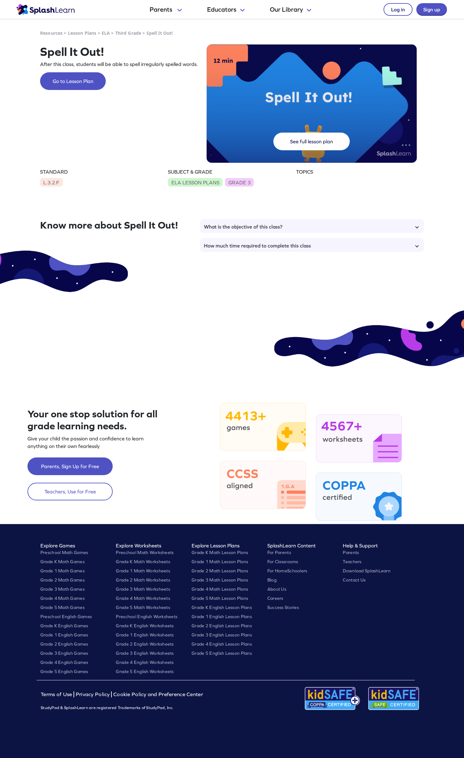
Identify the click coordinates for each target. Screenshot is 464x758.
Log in (398, 9)
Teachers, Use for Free (70, 491)
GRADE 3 (240, 182)
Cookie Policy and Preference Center (158, 694)
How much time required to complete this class (257, 245)
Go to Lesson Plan (73, 81)
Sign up (431, 9)
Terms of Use (57, 694)
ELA (106, 33)
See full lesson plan (311, 141)
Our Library (286, 9)
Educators (221, 9)
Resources (51, 33)
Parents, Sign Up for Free (70, 466)
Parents (162, 9)
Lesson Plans (82, 33)
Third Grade (128, 33)
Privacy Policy (93, 694)
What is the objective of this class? (243, 227)
